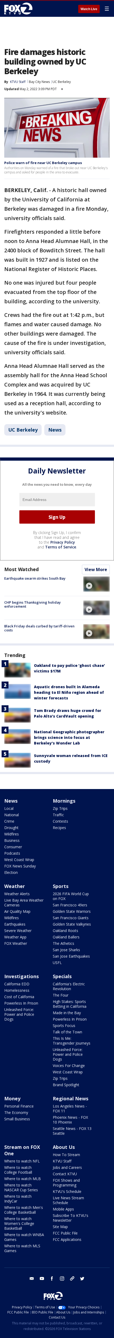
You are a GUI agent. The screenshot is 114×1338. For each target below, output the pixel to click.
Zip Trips (60, 808)
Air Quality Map (17, 911)
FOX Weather (15, 943)
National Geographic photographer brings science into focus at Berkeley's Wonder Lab (69, 737)
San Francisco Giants (71, 917)
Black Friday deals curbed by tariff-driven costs (39, 628)
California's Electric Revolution (69, 986)
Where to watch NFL (22, 1161)
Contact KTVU (65, 1173)
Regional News (70, 1098)
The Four (60, 995)
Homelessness (16, 990)
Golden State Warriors (72, 911)
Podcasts (12, 853)
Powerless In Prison (21, 1003)
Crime (9, 821)
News (55, 430)
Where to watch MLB (22, 1178)
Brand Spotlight (66, 1084)
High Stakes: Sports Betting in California (69, 1004)
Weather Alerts (17, 893)
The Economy (16, 1112)
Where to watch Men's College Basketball (23, 1210)
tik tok (72, 1278)
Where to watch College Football (18, 1170)
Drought (11, 827)
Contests (60, 821)
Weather (14, 886)
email (32, 1278)
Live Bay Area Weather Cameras (23, 902)
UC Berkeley (61, 81)
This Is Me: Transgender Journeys (71, 1041)
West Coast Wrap (19, 859)
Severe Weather (18, 930)
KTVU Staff (62, 1161)
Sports (60, 886)
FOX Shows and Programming (66, 1183)
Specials (62, 976)
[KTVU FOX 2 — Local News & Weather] (19, 8)
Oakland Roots (65, 930)
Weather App (15, 936)
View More (96, 569)
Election (11, 872)
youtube (42, 1278)
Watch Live (89, 9)
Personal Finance (19, 1106)
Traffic (58, 814)
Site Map (60, 1226)
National (11, 814)
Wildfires (11, 834)
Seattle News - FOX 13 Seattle (72, 1131)
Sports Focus (64, 1025)
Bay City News (39, 81)
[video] (96, 583)
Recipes (59, 827)
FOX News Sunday (20, 866)
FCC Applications (67, 1239)
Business (12, 840)
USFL (57, 962)
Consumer (13, 846)
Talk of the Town (67, 1031)
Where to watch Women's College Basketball (19, 1223)
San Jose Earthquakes (71, 956)
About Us (64, 1147)
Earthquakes (14, 924)
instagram (62, 1278)
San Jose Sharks (66, 949)
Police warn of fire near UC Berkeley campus (43, 162)
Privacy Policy (62, 542)
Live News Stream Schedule (68, 1200)
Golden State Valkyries (72, 924)
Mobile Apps (63, 1209)
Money (12, 1098)
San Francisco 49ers (70, 904)
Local (9, 808)
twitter (82, 1278)
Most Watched (21, 569)
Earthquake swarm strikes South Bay (34, 578)
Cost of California (19, 996)
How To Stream (66, 1154)
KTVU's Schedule (67, 1191)
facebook (52, 1278)
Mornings (64, 801)
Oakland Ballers (66, 936)
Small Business (17, 1118)
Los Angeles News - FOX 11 (70, 1108)
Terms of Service (60, 546)
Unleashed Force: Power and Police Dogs (19, 1014)
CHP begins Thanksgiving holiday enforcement (32, 604)
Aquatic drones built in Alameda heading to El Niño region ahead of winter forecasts (69, 692)
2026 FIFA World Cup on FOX (71, 896)
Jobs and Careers (67, 1167)
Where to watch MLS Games (22, 1248)
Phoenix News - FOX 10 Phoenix (70, 1120)
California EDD (16, 983)
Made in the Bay (67, 1012)
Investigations (21, 976)
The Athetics (63, 943)
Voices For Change (69, 1065)
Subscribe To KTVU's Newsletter (70, 1218)
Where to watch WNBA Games (24, 1237)
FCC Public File (65, 1233)
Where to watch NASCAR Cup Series (21, 1187)
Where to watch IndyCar (18, 1199)
